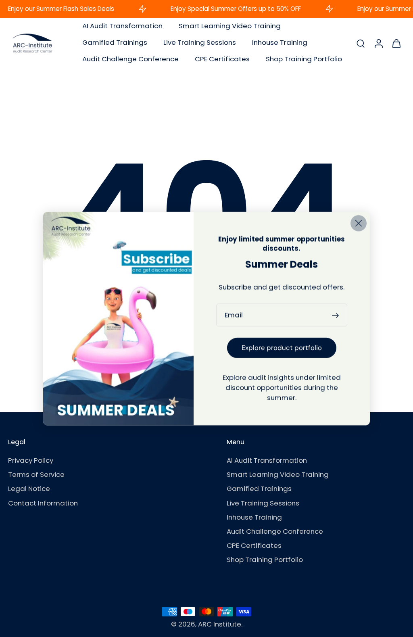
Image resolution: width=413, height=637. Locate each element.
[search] (360, 43)
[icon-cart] (396, 43)
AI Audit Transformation (122, 26)
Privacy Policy (30, 460)
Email (234, 315)
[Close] (358, 223)
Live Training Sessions (199, 42)
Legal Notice (29, 489)
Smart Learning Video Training (230, 26)
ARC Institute (219, 624)
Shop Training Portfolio (304, 59)
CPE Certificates (222, 59)
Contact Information (43, 503)
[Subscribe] (337, 315)
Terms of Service (36, 474)
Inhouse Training (279, 42)
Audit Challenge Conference (130, 59)
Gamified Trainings (114, 42)
